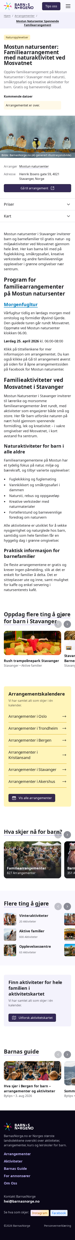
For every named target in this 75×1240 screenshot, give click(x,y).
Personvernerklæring (57, 1225)
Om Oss (10, 1183)
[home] (18, 6)
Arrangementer (25, 16)
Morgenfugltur (21, 304)
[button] (67, 6)
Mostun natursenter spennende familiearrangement (37, 23)
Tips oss (51, 6)
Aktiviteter (13, 1161)
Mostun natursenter (34, 166)
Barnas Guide (15, 1168)
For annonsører (17, 1175)
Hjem (7, 16)
